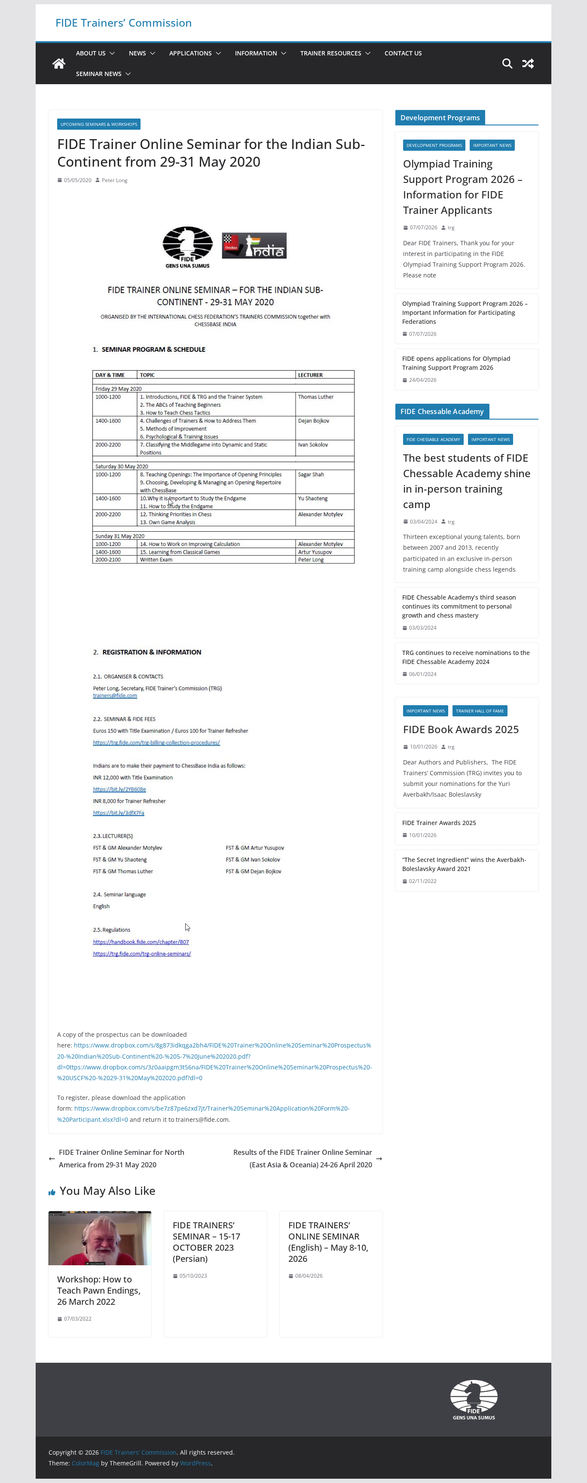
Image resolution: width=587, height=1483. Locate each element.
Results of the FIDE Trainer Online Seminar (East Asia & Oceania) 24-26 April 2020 (302, 1158)
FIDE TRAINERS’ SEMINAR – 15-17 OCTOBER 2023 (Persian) (206, 1241)
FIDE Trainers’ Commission (123, 22)
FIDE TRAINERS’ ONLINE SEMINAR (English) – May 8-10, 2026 (328, 1241)
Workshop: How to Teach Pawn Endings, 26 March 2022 (99, 1290)
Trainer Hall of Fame (480, 711)
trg (451, 227)
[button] (110, 53)
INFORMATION (256, 53)
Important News (492, 145)
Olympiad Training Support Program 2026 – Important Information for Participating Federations (465, 312)
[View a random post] (528, 63)
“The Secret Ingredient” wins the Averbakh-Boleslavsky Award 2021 (464, 864)
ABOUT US (91, 53)
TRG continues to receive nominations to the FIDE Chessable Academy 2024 (466, 657)
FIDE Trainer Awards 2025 (439, 823)
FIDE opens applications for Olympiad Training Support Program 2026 (456, 363)
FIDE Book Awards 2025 (462, 729)
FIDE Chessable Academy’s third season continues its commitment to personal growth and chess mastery (459, 606)
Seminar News (99, 74)
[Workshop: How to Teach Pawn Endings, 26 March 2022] (100, 1217)
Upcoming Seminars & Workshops (99, 124)
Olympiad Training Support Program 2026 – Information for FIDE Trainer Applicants (463, 186)
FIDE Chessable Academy (433, 439)
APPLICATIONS (190, 53)
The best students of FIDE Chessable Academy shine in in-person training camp (467, 481)
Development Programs (434, 145)
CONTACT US (403, 53)
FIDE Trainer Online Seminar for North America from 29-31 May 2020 (121, 1158)
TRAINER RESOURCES (330, 53)
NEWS (137, 53)
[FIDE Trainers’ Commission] (59, 63)
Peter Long (115, 180)
